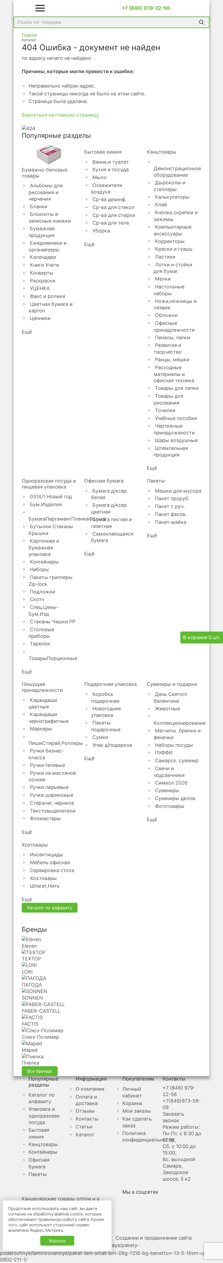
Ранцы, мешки (172, 359)
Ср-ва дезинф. (109, 199)
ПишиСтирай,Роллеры (56, 743)
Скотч (37, 599)
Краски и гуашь (174, 249)
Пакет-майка (170, 522)
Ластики (165, 257)
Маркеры (41, 729)
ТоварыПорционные (53, 658)
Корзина (132, 1103)
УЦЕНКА (40, 288)
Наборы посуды (174, 745)
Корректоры (170, 241)
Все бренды (39, 1071)
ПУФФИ (164, 752)
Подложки (42, 592)
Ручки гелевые (47, 765)
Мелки (163, 279)
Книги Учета (44, 265)
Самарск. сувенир (177, 760)
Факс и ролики (47, 296)
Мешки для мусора (178, 491)
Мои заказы (136, 1111)
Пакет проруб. (172, 498)
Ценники (40, 318)
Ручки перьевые (49, 787)
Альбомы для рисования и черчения (46, 192)
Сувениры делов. (175, 798)
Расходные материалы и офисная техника (174, 374)
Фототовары (169, 806)
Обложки (166, 315)
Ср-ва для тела (110, 223)
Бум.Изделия (46, 504)
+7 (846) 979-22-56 (146, 8)
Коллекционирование (180, 723)
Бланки (38, 206)
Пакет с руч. (170, 506)
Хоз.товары (43, 878)
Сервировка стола (52, 870)
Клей (161, 204)
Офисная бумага (103, 481)
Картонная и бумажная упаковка (44, 547)
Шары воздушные (176, 440)
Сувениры (167, 790)
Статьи (84, 1127)
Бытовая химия (103, 152)
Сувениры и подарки (172, 684)
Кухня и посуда (110, 169)
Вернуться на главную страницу (60, 115)
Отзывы (85, 1111)
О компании (90, 1089)
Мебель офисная (50, 862)
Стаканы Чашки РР (52, 621)
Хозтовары (35, 845)
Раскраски (42, 281)
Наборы (39, 569)
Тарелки (40, 643)
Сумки (100, 737)
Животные (167, 708)
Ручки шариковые (51, 795)
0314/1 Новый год (51, 496)
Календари (43, 257)
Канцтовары (161, 152)
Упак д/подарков (112, 745)
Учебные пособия (176, 418)
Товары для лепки (177, 388)
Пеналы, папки (172, 337)
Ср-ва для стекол (113, 207)
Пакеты (156, 481)
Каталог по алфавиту (49, 907)
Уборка (101, 231)
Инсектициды (46, 854)
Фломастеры (45, 818)
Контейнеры (44, 562)
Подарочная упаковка (110, 684)
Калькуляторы (172, 197)
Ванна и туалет (110, 162)
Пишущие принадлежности (42, 687)
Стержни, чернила (52, 803)
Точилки (165, 410)
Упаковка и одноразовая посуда (44, 1115)
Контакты (87, 1119)
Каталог (85, 1134)
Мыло (99, 177)
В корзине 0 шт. (201, 637)
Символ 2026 (171, 783)
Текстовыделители (53, 811)
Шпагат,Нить (45, 886)
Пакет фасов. (171, 514)
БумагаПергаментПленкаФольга (67, 519)
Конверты (41, 273)
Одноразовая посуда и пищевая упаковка (49, 484)
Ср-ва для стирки (113, 215)
